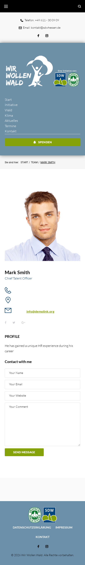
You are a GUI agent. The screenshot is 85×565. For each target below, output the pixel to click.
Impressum (63, 527)
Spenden (45, 142)
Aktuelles (11, 121)
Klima (9, 115)
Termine (10, 126)
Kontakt (11, 131)
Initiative (11, 105)
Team (34, 162)
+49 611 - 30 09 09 (47, 20)
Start (8, 99)
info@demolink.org (40, 311)
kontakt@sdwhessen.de (45, 27)
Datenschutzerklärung (32, 527)
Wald (8, 110)
